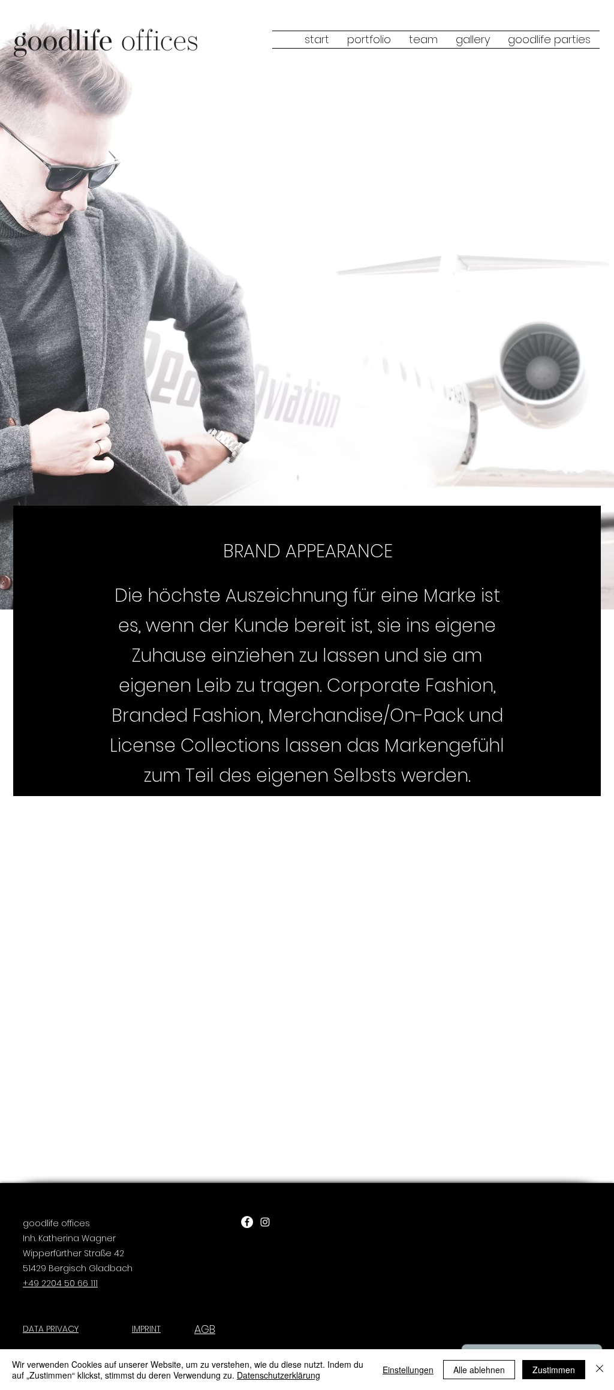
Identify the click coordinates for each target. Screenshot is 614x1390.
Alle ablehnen (479, 1370)
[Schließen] (599, 1369)
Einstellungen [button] (408, 1370)
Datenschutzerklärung (278, 1375)
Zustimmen (553, 1370)
